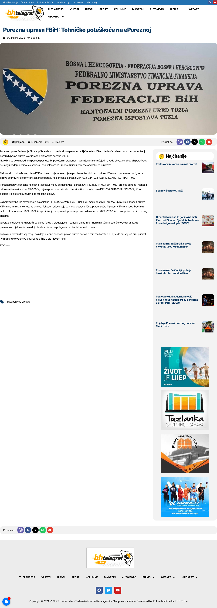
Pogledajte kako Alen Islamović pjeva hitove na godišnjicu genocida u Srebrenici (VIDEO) (177, 299)
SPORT (103, 9)
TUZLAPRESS (56, 9)
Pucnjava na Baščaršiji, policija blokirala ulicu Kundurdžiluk (173, 245)
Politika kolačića (45, 2)
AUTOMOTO (157, 9)
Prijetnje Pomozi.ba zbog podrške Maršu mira (175, 324)
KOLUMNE (120, 9)
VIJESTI (74, 9)
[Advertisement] (75, 272)
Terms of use (27, 2)
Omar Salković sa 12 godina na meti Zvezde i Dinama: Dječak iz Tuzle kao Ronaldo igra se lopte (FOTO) (177, 220)
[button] (187, 142)
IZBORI (89, 9)
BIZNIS (174, 9)
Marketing (92, 2)
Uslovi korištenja (10, 2)
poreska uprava (21, 301)
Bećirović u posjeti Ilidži (169, 190)
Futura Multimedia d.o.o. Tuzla (170, 601)
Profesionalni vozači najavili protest (176, 164)
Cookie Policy (62, 2)
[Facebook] (210, 2)
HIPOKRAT (54, 16)
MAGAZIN (137, 9)
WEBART (194, 9)
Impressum (78, 2)
